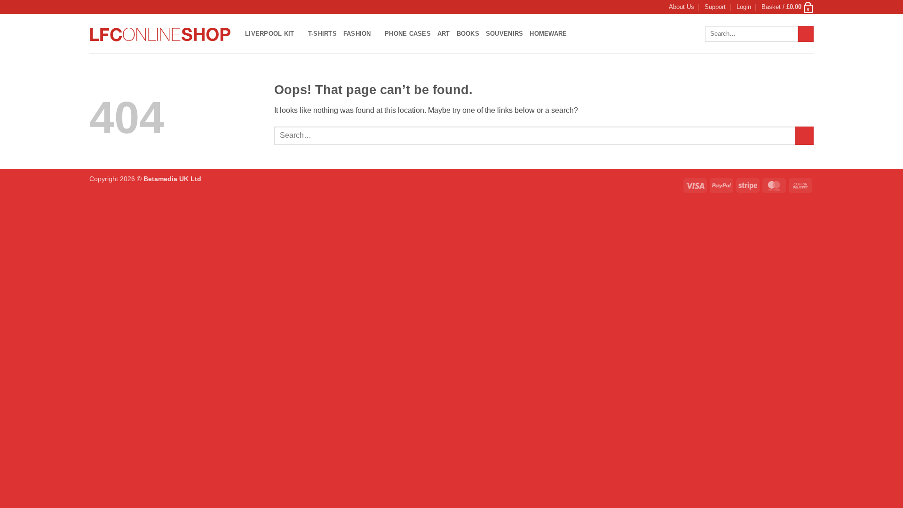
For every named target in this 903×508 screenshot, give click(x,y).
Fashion (357, 33)
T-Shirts (322, 33)
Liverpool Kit (269, 33)
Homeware (548, 33)
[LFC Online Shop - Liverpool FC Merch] (160, 33)
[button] (744, 7)
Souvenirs (504, 33)
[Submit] (806, 34)
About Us (681, 6)
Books (468, 33)
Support (715, 6)
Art (443, 33)
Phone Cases (408, 33)
